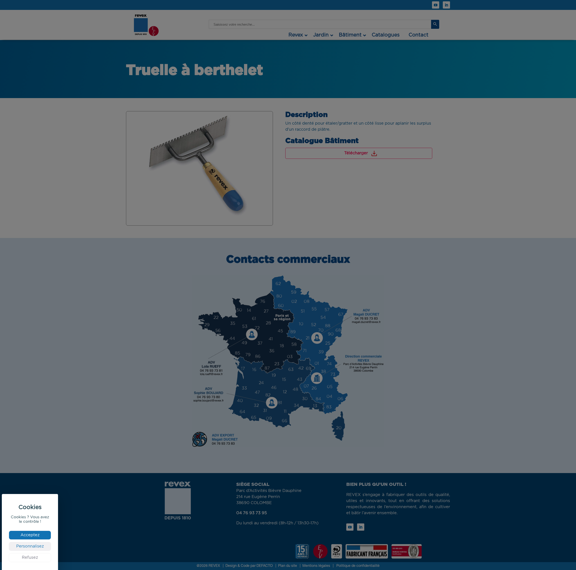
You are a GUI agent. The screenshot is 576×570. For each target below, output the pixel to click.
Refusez (30, 558)
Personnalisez (30, 546)
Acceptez (30, 535)
